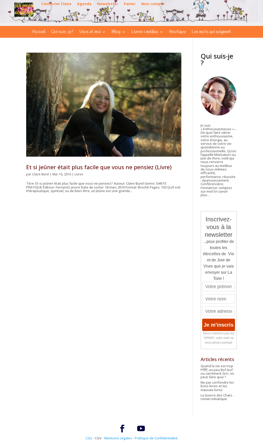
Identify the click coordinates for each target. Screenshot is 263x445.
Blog (115, 32)
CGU (89, 438)
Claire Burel (40, 174)
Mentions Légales (118, 438)
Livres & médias (144, 32)
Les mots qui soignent (211, 32)
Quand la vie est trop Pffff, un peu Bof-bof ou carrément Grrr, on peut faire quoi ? (217, 371)
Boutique (177, 32)
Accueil (38, 32)
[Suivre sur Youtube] (141, 428)
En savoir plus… (214, 193)
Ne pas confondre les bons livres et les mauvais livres (217, 386)
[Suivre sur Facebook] (122, 428)
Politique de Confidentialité (156, 438)
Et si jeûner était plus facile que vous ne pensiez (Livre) (99, 167)
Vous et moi (90, 32)
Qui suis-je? (62, 32)
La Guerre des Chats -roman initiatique (217, 397)
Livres (78, 174)
